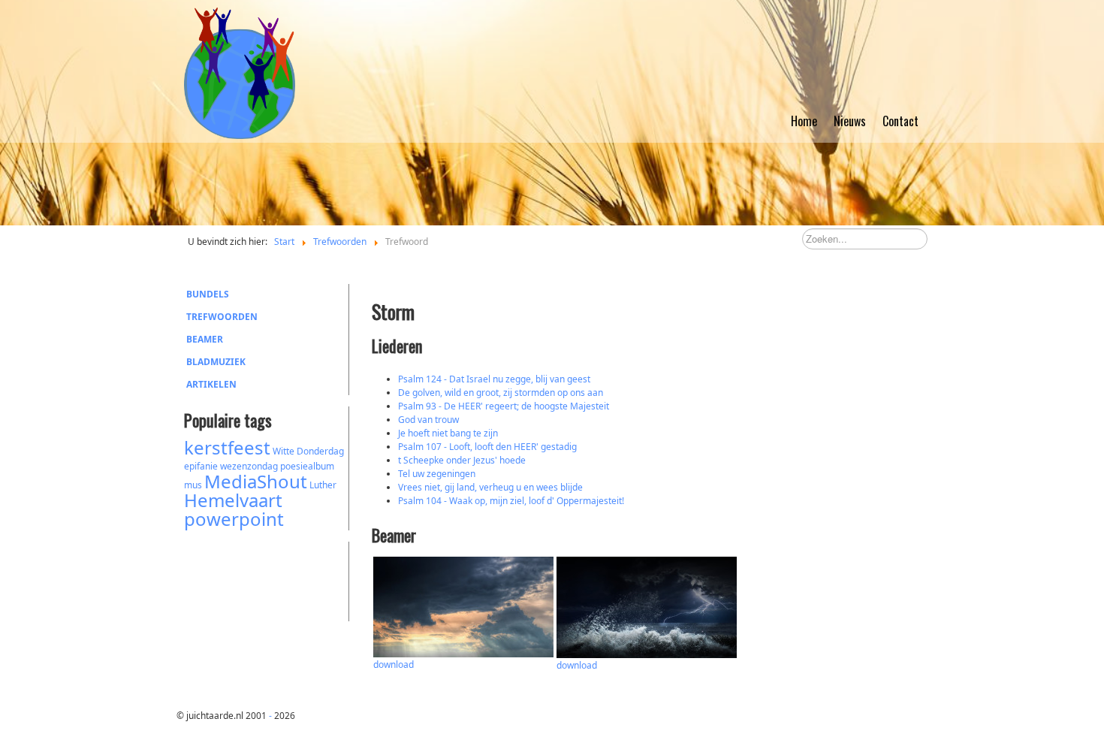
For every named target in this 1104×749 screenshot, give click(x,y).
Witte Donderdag (308, 451)
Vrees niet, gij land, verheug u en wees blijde (490, 487)
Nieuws (850, 121)
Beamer (204, 339)
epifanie (201, 466)
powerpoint (234, 518)
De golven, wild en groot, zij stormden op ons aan (500, 392)
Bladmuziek (216, 361)
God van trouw (428, 419)
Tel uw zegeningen (436, 473)
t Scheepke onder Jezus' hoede (462, 460)
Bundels (207, 294)
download (393, 664)
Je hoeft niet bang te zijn (448, 433)
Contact (900, 121)
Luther (322, 485)
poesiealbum (307, 466)
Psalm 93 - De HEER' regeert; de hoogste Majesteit (503, 406)
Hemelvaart (233, 500)
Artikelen (211, 384)
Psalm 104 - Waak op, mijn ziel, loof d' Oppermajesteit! (511, 500)
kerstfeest (227, 447)
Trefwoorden (222, 316)
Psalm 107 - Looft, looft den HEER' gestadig (487, 446)
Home (804, 121)
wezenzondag (249, 466)
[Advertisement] (266, 579)
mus (193, 485)
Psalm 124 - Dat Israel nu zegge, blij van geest (494, 379)
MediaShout (255, 481)
